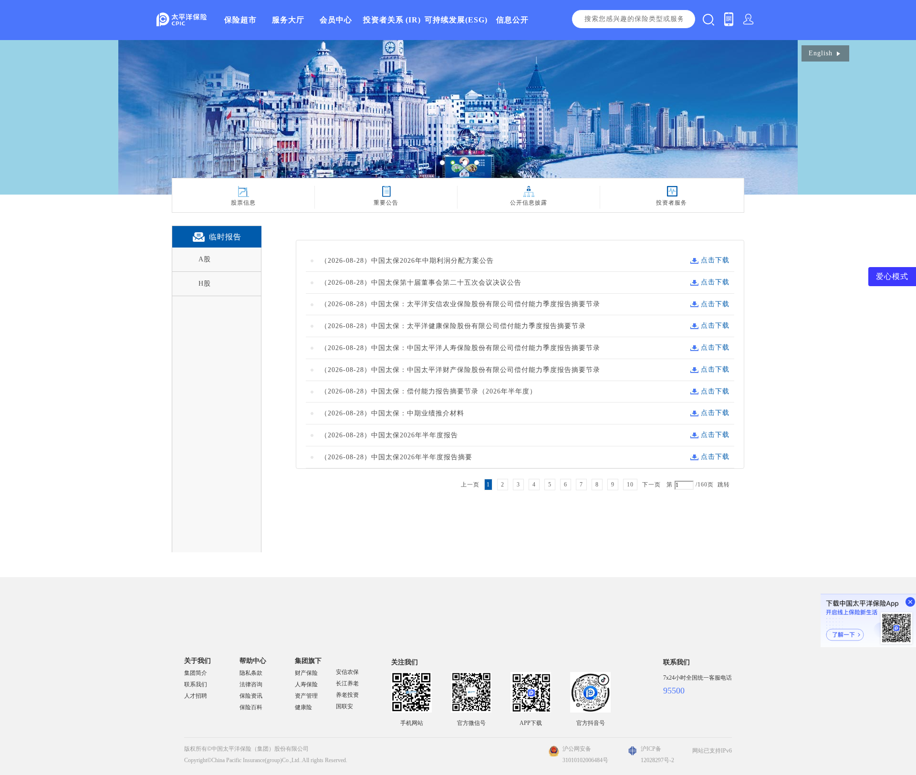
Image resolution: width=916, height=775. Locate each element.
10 (630, 484)
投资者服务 (671, 202)
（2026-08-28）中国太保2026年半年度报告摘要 (396, 457)
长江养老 (347, 683)
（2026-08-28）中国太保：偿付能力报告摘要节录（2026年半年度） (429, 391)
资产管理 (306, 695)
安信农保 (347, 672)
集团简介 (195, 673)
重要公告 (386, 202)
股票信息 (243, 202)
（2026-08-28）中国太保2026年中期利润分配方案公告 (407, 260)
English (821, 53)
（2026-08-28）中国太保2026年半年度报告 (389, 435)
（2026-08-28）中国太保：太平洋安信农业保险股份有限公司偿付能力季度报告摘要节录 (460, 304)
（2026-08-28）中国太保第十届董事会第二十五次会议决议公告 (421, 282)
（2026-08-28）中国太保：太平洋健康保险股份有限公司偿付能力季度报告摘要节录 (453, 326)
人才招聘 (195, 695)
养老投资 (347, 695)
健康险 (303, 707)
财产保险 (306, 673)
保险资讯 (250, 695)
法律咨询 (250, 684)
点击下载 (715, 260)
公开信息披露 (528, 202)
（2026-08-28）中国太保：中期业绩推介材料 (392, 413)
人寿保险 (306, 684)
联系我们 (195, 684)
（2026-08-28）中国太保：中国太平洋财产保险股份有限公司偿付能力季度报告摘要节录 (460, 369)
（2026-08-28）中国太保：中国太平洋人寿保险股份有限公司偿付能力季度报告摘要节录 (460, 347)
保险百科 (250, 707)
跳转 (724, 484)
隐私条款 (250, 673)
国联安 (344, 706)
